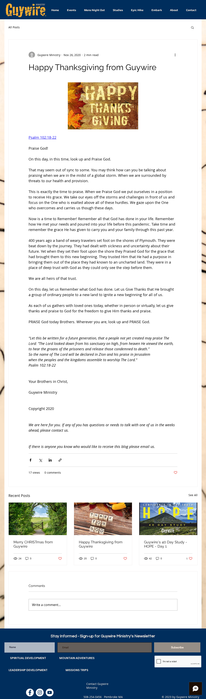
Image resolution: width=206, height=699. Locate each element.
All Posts (14, 27)
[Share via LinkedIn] (50, 460)
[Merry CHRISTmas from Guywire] (38, 519)
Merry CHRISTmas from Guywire (33, 544)
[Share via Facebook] (30, 460)
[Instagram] (40, 692)
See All (193, 495)
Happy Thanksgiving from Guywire (101, 544)
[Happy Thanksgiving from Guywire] (103, 519)
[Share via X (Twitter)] (40, 460)
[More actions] (175, 54)
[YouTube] (50, 692)
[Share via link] (60, 460)
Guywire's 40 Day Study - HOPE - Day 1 (165, 544)
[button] (192, 27)
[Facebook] (30, 692)
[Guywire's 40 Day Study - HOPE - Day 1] (168, 519)
